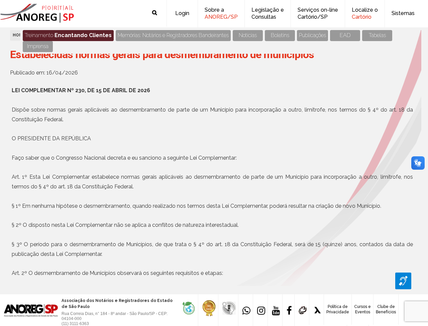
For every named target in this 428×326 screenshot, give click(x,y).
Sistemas (403, 13)
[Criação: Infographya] (316, 309)
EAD (345, 35)
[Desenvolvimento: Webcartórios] (302, 309)
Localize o (365, 13)
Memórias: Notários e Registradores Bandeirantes (173, 35)
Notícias (248, 35)
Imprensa (37, 46)
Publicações (312, 35)
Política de (337, 309)
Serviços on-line (318, 13)
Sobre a (221, 13)
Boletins (280, 35)
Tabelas (377, 35)
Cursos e (362, 309)
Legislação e (267, 13)
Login (182, 13)
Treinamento (68, 35)
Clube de (386, 309)
